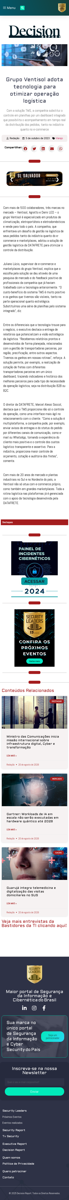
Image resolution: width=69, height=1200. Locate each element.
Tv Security (10, 1136)
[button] (52, 1036)
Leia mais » (12, 755)
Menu (11, 8)
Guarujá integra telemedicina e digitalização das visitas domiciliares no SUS (31, 892)
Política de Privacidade (18, 1163)
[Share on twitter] (34, 148)
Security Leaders (14, 1111)
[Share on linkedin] (43, 148)
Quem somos (11, 1157)
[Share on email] (52, 148)
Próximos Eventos (12, 1117)
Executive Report (14, 1144)
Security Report (13, 1130)
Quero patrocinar (14, 1171)
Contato (8, 1177)
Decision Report (13, 1150)
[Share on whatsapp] (61, 148)
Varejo (59, 138)
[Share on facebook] (25, 148)
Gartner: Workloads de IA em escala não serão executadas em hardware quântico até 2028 (32, 818)
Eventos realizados (12, 1123)
